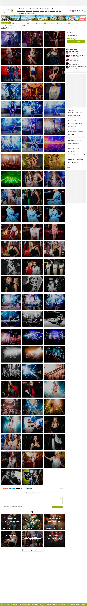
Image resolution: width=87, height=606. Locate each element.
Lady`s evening (54, 521)
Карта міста (52, 11)
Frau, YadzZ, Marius (73, 51)
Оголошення (29, 11)
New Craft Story (54, 539)
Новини (21, 8)
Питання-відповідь (21, 13)
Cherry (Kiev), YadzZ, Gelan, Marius (77, 55)
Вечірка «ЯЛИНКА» (11, 521)
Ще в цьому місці (76, 71)
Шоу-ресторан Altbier (6, 528)
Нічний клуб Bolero (72, 33)
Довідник (31, 8)
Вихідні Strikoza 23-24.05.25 (32, 539)
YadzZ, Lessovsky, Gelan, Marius (76, 62)
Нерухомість (36, 11)
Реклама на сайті (21, 11)
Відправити (57, 506)
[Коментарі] (62, 488)
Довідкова (58, 11)
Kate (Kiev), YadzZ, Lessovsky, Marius (77, 59)
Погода (46, 11)
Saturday (10, 540)
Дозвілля (49, 8)
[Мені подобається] (60, 488)
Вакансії (42, 11)
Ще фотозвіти (33, 550)
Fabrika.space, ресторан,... (50, 528)
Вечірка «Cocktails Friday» (32, 521)
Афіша (40, 8)
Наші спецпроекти (31, 13)
